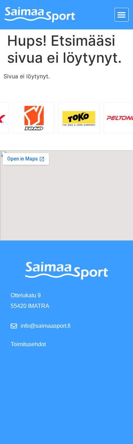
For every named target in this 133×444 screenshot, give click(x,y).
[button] (122, 15)
